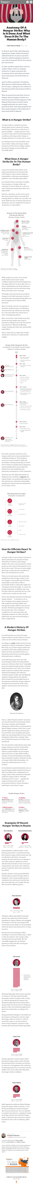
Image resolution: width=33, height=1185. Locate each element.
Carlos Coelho (19, 1140)
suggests (23, 477)
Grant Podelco (10, 1142)
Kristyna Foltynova (13, 45)
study (13, 643)
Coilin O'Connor (21, 1142)
